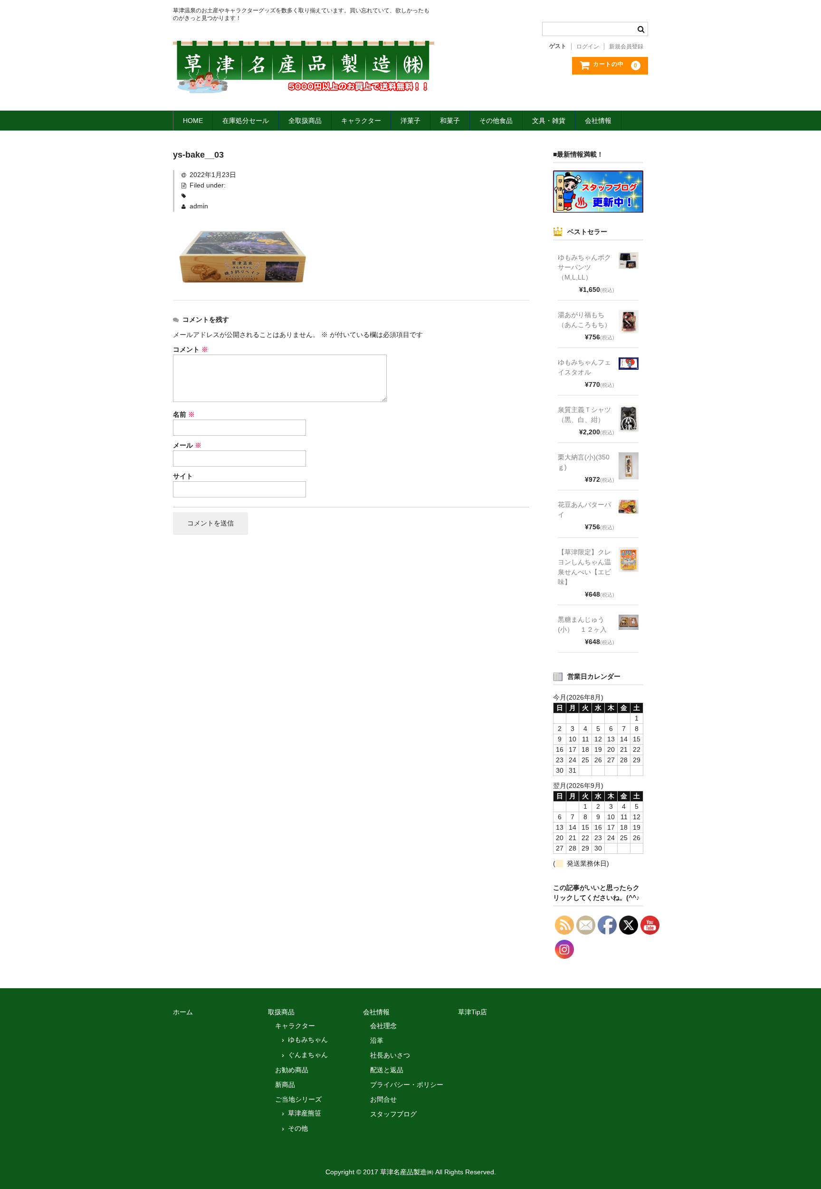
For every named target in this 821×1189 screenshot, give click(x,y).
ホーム (183, 1012)
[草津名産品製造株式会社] (303, 84)
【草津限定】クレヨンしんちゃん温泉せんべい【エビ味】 (584, 567)
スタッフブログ (393, 1114)
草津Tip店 (472, 1012)
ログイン (587, 46)
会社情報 (598, 120)
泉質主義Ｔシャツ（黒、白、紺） (584, 414)
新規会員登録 (626, 46)
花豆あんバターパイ (584, 509)
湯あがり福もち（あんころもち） (584, 319)
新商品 (285, 1084)
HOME (193, 120)
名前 (184, 414)
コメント (190, 349)
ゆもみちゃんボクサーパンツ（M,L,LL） (584, 267)
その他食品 (496, 120)
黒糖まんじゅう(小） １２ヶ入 (582, 624)
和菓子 (450, 120)
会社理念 (383, 1026)
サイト (183, 476)
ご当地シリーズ (298, 1099)
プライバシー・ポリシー (406, 1084)
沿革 (376, 1040)
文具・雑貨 (548, 120)
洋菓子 (410, 120)
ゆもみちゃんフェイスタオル (584, 367)
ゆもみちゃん (308, 1039)
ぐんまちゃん (308, 1054)
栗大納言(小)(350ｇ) (584, 462)
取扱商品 (281, 1012)
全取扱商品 (305, 120)
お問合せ (383, 1099)
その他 (298, 1128)
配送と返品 (386, 1070)
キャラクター (361, 120)
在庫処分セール (245, 120)
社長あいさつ (390, 1055)
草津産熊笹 (304, 1113)
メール (187, 445)
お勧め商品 (291, 1070)
